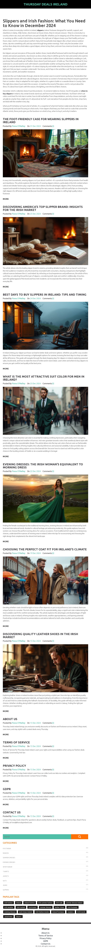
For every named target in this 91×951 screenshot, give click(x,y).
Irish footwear (72, 907)
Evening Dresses (9, 862)
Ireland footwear (58, 912)
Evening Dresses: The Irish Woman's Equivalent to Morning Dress (43, 466)
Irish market (21, 907)
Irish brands (81, 912)
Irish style (59, 903)
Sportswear (7, 867)
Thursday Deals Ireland (45, 4)
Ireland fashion (30, 903)
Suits (5, 880)
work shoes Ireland (25, 912)
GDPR (7, 789)
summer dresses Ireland (74, 903)
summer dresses (45, 907)
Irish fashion (8, 903)
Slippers (6, 890)
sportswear (32, 907)
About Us (10, 719)
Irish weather (8, 907)
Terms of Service (16, 742)
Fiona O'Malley (18, 126)
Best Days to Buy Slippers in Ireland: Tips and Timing (44, 294)
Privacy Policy (14, 765)
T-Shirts (6, 871)
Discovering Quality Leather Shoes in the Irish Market (40, 635)
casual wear (8, 916)
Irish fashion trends (42, 912)
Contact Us (12, 812)
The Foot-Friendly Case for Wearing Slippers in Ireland (41, 120)
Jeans (5, 885)
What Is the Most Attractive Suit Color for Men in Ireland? (43, 378)
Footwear (7, 848)
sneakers (71, 912)
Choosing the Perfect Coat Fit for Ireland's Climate (45, 549)
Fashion (6, 853)
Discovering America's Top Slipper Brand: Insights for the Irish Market (43, 208)
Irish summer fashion (45, 903)
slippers (18, 916)
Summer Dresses (9, 857)
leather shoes (59, 907)
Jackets (6, 876)
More (6, 199)
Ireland (18, 903)
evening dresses (10, 912)
